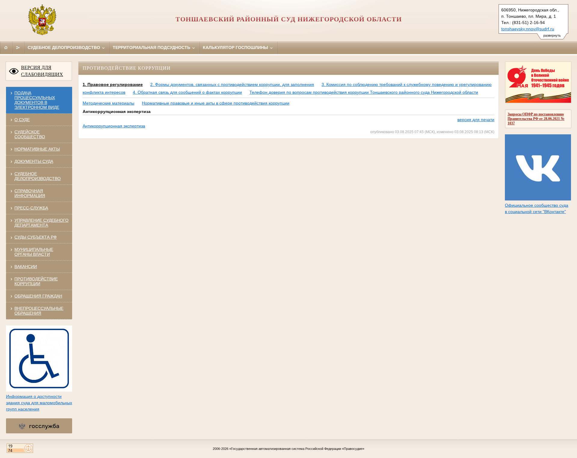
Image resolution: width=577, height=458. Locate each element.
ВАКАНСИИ (25, 266)
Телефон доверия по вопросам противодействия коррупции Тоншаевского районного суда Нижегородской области (363, 92)
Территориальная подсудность (152, 47)
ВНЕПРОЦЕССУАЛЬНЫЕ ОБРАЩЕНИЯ (38, 311)
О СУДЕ (22, 119)
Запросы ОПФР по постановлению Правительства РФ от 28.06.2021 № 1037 (536, 118)
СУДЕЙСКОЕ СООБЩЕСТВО (29, 134)
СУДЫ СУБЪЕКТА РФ (35, 237)
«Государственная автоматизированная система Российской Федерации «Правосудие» (296, 448)
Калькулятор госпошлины (236, 47)
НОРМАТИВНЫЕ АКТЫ (37, 149)
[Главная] (6, 47)
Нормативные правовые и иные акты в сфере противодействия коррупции (215, 103)
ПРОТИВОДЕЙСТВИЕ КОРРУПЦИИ (36, 281)
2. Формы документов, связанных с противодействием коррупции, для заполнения (232, 84)
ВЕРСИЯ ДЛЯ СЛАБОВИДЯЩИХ (42, 71)
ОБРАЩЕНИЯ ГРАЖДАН (38, 296)
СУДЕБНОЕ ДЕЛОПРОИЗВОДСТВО (37, 176)
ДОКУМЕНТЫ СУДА (33, 161)
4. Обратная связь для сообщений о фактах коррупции (187, 92)
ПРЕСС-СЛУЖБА (31, 208)
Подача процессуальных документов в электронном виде (36, 100)
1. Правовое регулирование (113, 84)
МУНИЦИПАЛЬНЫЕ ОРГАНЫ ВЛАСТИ (33, 252)
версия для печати (475, 119)
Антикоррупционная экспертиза (114, 126)
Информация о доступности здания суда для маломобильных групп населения (39, 402)
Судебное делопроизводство (64, 47)
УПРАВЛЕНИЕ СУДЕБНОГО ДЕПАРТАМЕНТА (41, 222)
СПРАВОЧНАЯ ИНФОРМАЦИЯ (29, 193)
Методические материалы (108, 103)
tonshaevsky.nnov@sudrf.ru (527, 28)
